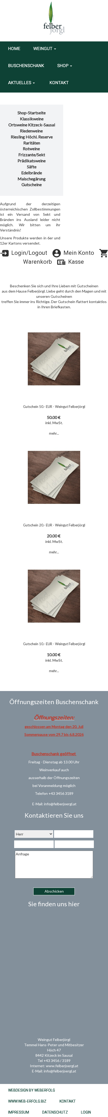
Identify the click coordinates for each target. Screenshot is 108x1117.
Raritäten (31, 142)
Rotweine (32, 148)
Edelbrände (31, 172)
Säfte (31, 166)
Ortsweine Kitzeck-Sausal (31, 124)
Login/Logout (28, 253)
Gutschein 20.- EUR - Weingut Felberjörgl (54, 525)
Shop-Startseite (32, 112)
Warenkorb (37, 261)
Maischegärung (32, 178)
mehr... (54, 433)
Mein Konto (77, 253)
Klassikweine (32, 118)
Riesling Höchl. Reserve (32, 136)
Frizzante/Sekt (31, 154)
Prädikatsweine (32, 160)
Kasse (75, 261)
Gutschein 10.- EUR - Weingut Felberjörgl (54, 644)
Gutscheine (31, 184)
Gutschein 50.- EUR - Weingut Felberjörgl (54, 406)
